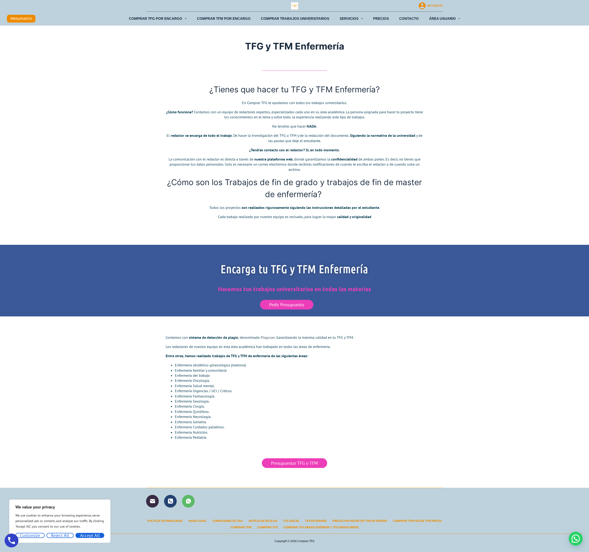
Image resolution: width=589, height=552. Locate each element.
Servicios (349, 18)
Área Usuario (442, 18)
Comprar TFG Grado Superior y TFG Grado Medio (321, 527)
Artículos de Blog (262, 521)
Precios (381, 18)
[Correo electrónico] (152, 501)
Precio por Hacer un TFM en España (359, 521)
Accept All (90, 535)
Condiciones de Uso (227, 521)
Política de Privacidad (165, 521)
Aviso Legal (197, 521)
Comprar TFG (267, 527)
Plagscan (268, 337)
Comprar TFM (241, 527)
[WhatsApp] (188, 501)
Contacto (409, 18)
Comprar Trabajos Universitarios (295, 18)
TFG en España (316, 521)
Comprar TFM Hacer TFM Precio (417, 521)
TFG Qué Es (291, 521)
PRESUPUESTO (21, 18)
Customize (30, 535)
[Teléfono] (170, 501)
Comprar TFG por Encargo (155, 18)
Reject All (60, 535)
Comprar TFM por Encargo (224, 18)
